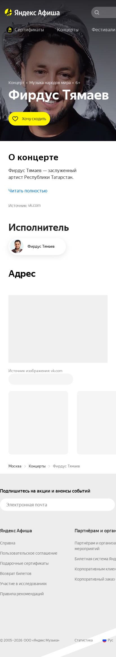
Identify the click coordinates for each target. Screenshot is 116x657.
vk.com (34, 205)
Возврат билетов (16, 488)
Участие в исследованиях (23, 498)
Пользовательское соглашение (28, 467)
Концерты (37, 381)
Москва (14, 381)
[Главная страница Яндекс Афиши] (8, 12)
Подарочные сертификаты (24, 478)
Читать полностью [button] (27, 191)
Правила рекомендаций (22, 508)
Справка (7, 457)
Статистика (84, 555)
